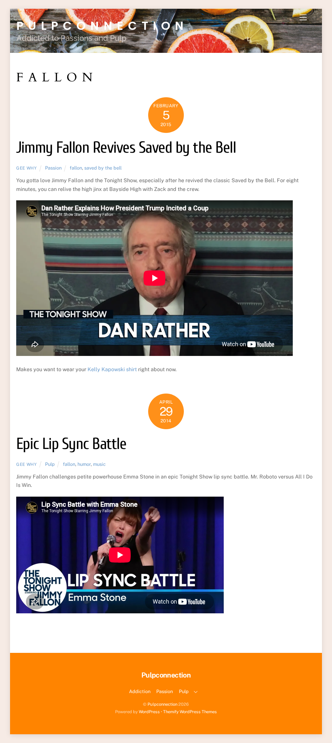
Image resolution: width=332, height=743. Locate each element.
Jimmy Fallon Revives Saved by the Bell (126, 147)
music (99, 464)
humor (84, 464)
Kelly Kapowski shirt (112, 369)
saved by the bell (103, 168)
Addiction (139, 691)
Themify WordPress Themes (190, 711)
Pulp (50, 464)
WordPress (149, 711)
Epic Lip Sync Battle (71, 444)
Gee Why (26, 168)
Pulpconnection (162, 704)
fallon (76, 168)
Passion (53, 168)
